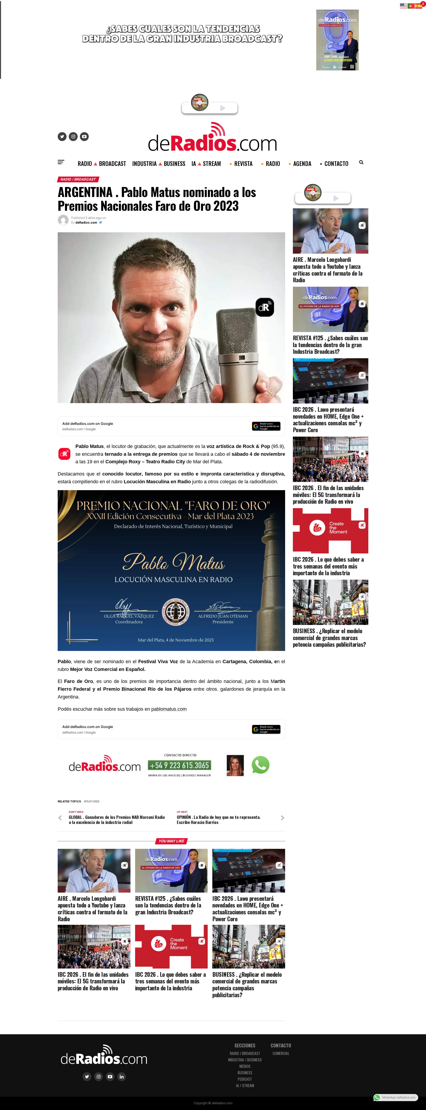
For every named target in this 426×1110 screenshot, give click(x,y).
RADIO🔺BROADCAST (102, 163)
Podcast (245, 1079)
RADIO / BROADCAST (245, 1053)
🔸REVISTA (239, 163)
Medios (244, 1066)
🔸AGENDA (298, 163)
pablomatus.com (169, 709)
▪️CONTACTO (333, 163)
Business (245, 1072)
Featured (92, 801)
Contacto (281, 1045)
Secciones (245, 1045)
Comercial (281, 1053)
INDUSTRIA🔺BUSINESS (158, 163)
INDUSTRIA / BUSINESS (245, 1059)
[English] (404, 6)
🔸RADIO (269, 163)
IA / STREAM (245, 1085)
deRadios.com (86, 222)
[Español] (419, 6)
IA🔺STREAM (206, 163)
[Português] (411, 6)
